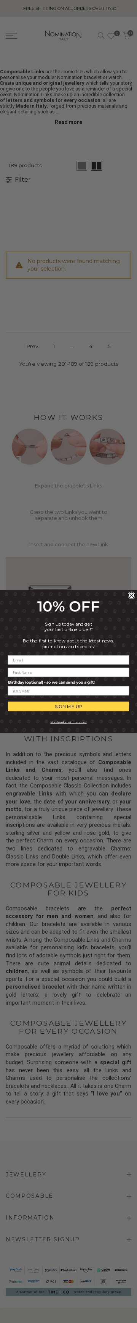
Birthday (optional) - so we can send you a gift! (51, 682)
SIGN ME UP (69, 706)
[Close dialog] (132, 595)
